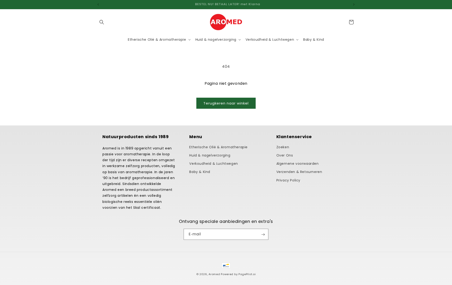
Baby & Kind (199, 171)
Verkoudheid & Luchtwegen (213, 163)
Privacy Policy (288, 180)
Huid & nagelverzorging (209, 155)
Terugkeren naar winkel (226, 103)
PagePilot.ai (247, 274)
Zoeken (282, 147)
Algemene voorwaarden (297, 163)
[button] (102, 22)
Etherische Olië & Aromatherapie (218, 147)
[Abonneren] (263, 234)
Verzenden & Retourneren (299, 171)
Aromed (214, 274)
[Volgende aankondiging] (354, 4)
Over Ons (284, 155)
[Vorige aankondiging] (98, 4)
